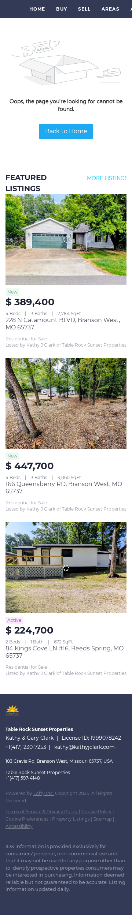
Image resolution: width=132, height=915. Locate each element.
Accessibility (19, 826)
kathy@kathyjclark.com (84, 747)
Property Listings (71, 819)
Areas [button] (111, 9)
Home (37, 9)
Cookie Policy (96, 811)
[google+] (23, 900)
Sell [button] (84, 9)
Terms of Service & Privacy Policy (42, 811)
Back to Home (66, 131)
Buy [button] (61, 9)
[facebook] (9, 900)
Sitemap (103, 819)
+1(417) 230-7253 (26, 747)
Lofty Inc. (43, 793)
